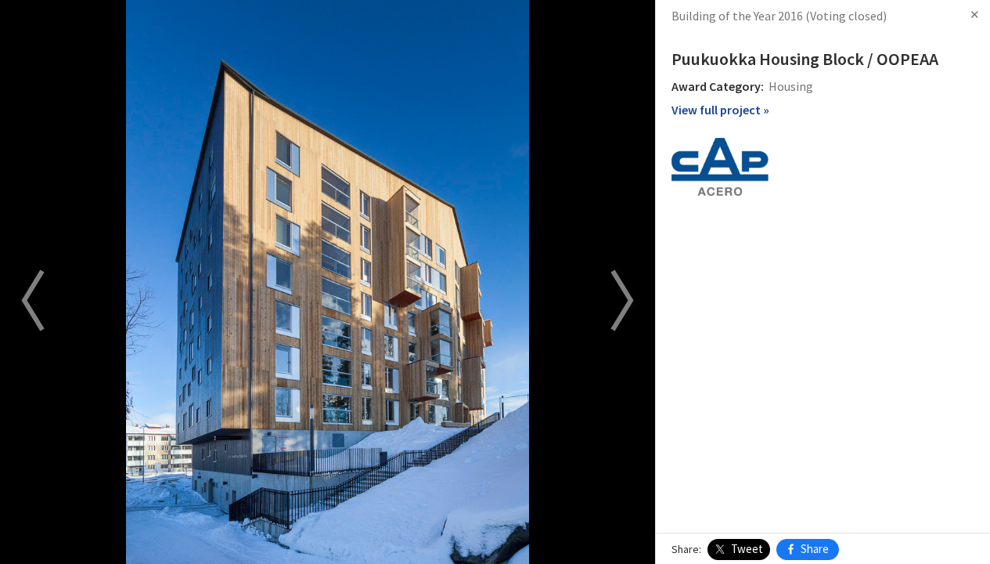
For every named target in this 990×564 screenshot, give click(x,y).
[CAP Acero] (720, 165)
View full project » (720, 110)
